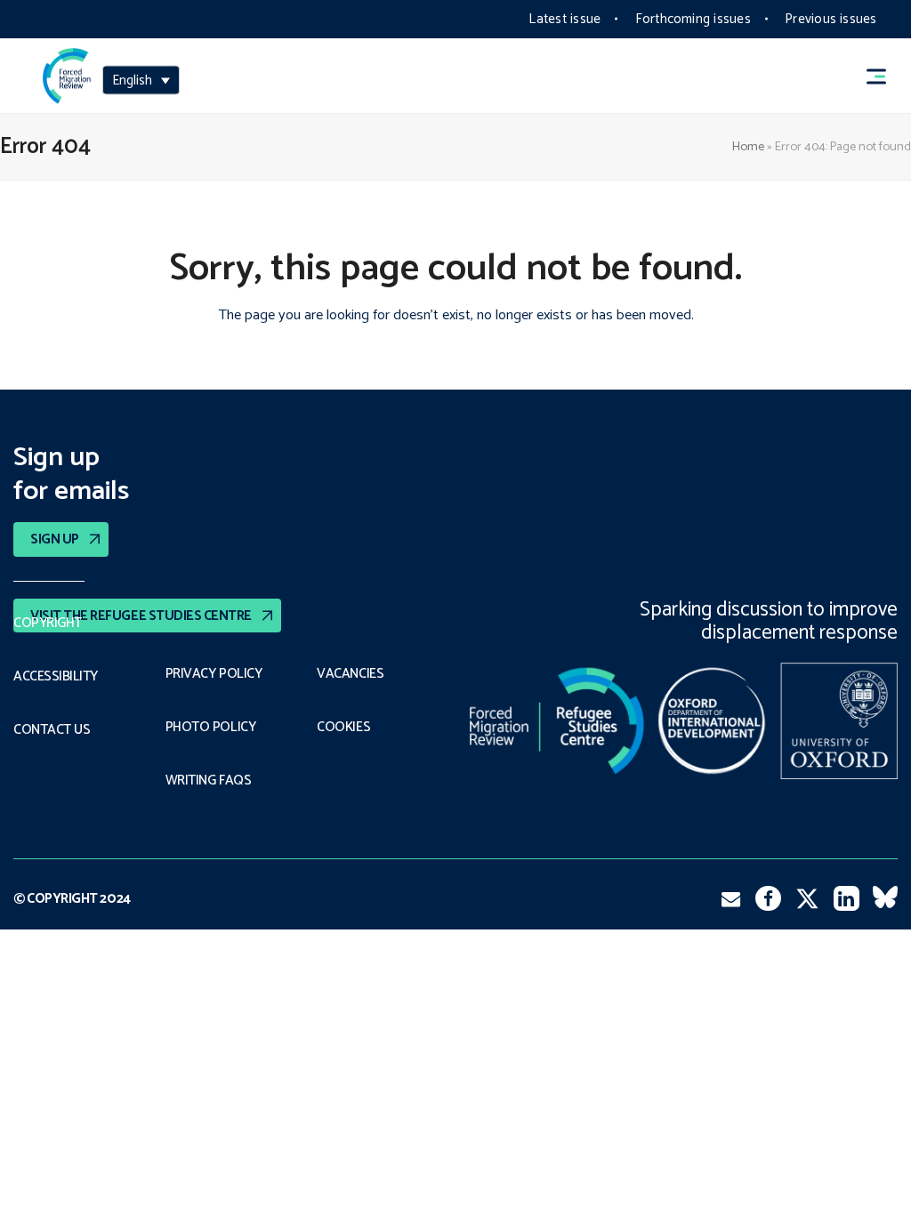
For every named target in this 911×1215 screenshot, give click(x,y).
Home (748, 146)
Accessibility (55, 677)
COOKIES (343, 728)
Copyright (47, 624)
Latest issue (564, 19)
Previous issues (830, 19)
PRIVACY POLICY (213, 674)
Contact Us (51, 730)
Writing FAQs (208, 781)
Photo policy (210, 728)
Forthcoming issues (693, 19)
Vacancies (350, 674)
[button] (884, 76)
